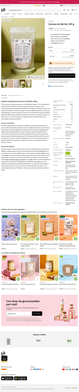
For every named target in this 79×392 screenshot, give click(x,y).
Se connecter (37, 313)
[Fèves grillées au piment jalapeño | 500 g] (49, 232)
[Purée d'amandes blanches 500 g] (49, 272)
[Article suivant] (43, 84)
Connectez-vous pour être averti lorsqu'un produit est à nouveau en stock (61, 75)
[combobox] (34, 10)
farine (43, 130)
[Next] (78, 13)
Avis (22, 95)
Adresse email (11, 313)
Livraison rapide (5, 5)
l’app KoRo (56, 2)
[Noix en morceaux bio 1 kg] (30, 272)
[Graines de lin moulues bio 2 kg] (68, 272)
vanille (31, 159)
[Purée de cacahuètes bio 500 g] (11, 272)
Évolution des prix (16, 95)
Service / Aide (74, 5)
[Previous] (0, 13)
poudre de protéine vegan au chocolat (14, 159)
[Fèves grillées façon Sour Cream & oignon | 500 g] (30, 232)
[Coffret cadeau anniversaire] (11, 232)
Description (4, 95)
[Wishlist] (64, 10)
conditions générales (63, 80)
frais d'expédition (67, 30)
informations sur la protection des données (58, 82)
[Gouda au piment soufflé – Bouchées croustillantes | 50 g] (68, 232)
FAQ (9, 95)
